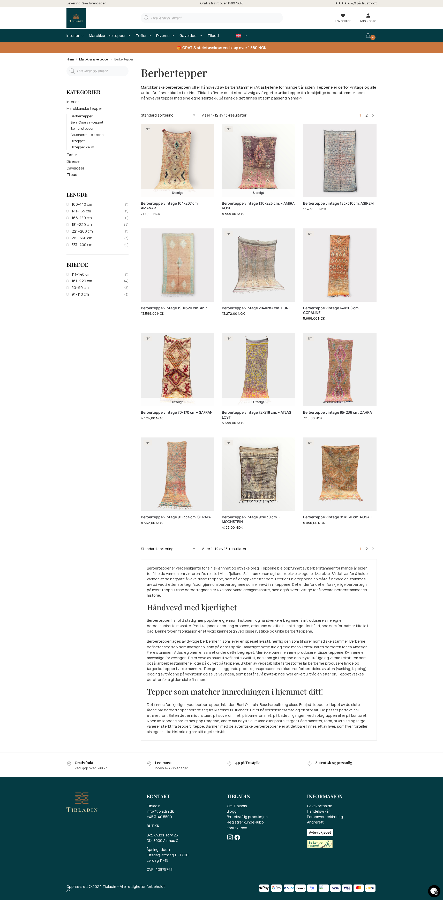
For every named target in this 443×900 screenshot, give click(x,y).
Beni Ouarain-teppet (87, 122)
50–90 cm (80, 287)
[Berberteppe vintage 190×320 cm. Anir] (177, 265)
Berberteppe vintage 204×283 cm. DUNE (256, 308)
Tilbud (71, 174)
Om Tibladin (237, 805)
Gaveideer (75, 168)
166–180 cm (82, 217)
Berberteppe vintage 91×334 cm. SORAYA (176, 517)
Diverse (73, 161)
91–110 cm (80, 294)
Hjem (70, 59)
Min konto (368, 20)
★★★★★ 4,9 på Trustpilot (356, 3)
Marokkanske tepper (94, 59)
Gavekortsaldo (319, 805)
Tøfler (71, 154)
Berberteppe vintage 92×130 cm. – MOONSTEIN (251, 519)
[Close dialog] (200, 771)
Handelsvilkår (318, 811)
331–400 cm (82, 244)
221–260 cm (82, 231)
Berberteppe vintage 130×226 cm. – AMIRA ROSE (258, 205)
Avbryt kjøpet (320, 832)
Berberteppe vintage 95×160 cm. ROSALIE (338, 517)
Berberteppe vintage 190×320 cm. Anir (174, 308)
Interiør (72, 101)
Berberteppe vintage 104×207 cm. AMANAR (170, 205)
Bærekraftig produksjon (247, 816)
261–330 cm (82, 237)
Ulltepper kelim (82, 147)
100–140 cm (82, 204)
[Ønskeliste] (206, 131)
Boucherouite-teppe (87, 134)
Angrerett (315, 822)
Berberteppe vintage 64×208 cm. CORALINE (331, 310)
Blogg (232, 811)
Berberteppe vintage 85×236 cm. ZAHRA (337, 412)
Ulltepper (78, 141)
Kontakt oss (237, 827)
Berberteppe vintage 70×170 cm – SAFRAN (177, 412)
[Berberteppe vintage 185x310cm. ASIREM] (340, 160)
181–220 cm (82, 224)
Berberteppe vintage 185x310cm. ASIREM (338, 203)
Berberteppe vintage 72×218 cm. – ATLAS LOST (256, 414)
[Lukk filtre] (130, 69)
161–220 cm (82, 280)
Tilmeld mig (156, 880)
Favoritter (343, 20)
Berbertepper (82, 116)
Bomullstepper (82, 128)
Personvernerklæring (325, 816)
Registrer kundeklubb (245, 822)
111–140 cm (81, 274)
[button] (371, 35)
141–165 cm (81, 211)
